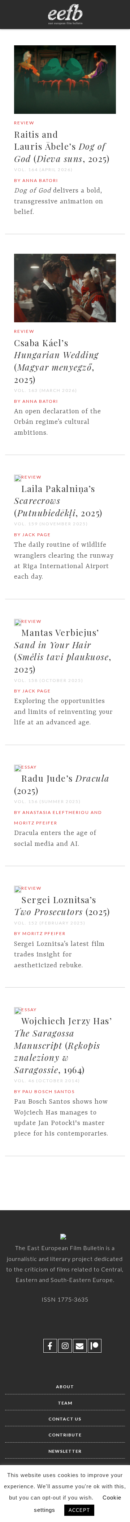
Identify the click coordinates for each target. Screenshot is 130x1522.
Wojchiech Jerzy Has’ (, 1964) (63, 1045)
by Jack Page (32, 534)
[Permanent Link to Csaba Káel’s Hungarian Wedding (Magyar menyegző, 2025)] (65, 320)
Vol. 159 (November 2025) (51, 523)
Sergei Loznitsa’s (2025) (62, 906)
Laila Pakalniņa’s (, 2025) (58, 500)
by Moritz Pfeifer (40, 933)
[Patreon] (94, 1346)
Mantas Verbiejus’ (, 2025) (63, 650)
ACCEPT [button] (79, 1510)
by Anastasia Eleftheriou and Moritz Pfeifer (58, 818)
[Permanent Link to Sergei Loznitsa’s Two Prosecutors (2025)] (17, 891)
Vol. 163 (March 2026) (45, 390)
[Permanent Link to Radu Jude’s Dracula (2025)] (17, 770)
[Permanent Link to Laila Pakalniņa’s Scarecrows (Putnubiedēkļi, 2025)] (17, 480)
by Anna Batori (36, 180)
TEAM (65, 1403)
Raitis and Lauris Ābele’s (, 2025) (61, 146)
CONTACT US (64, 1419)
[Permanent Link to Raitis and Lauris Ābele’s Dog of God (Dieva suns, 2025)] (65, 112)
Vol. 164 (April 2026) (43, 169)
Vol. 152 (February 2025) (50, 923)
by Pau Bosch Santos (44, 1091)
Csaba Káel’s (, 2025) (56, 361)
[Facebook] (50, 1346)
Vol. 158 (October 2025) (48, 680)
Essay (29, 767)
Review (24, 122)
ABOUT (65, 1386)
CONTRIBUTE (65, 1435)
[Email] (80, 1346)
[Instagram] (65, 1346)
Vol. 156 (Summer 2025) (47, 801)
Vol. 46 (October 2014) (47, 1080)
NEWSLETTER (65, 1451)
